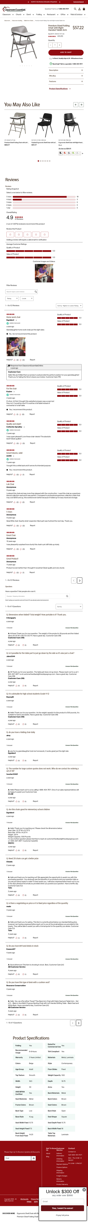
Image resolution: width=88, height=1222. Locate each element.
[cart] (83, 10)
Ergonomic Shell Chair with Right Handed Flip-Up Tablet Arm (71, 142)
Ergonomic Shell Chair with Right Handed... (33, 1213)
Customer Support (78, 2)
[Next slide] (82, 153)
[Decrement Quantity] (50, 45)
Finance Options (61, 1167)
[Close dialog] (84, 1190)
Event (29, 15)
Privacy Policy (35, 1199)
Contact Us (72, 1152)
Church (18, 15)
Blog (47, 1157)
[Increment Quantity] (59, 45)
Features (52, 81)
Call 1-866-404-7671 (75, 1155)
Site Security (24, 1199)
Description (53, 70)
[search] (75, 9)
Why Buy (52, 76)
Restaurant (51, 15)
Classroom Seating (17, 20)
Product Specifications (58, 89)
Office (63, 15)
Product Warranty (62, 1184)
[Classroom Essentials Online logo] (14, 9)
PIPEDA (29, 1201)
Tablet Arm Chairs (28, 20)
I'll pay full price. (62, 1215)
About (48, 1153)
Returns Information (60, 1180)
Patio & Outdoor (76, 15)
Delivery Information (60, 1155)
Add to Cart (66, 52)
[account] (79, 9)
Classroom (7, 15)
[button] (23, 44)
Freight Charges (61, 1176)
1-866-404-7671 (63, 9)
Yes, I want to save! (62, 1208)
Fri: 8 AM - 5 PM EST (75, 1163)
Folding (39, 15)
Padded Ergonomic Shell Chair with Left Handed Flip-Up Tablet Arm (44, 142)
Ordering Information (60, 1160)
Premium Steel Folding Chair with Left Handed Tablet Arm (17, 142)
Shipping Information (60, 1172)
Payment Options (62, 1164)
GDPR (36, 1201)
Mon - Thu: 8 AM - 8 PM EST (75, 1159)
